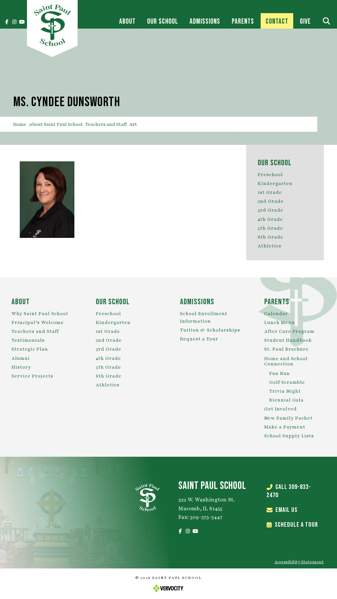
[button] (6, 22)
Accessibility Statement (299, 561)
